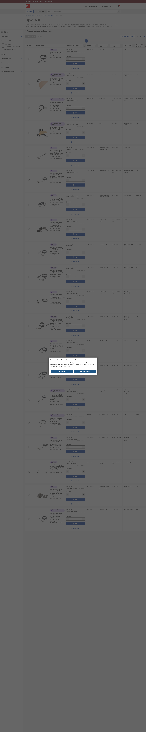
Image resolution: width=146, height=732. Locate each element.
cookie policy (55, 366)
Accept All (61, 371)
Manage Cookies (85, 371)
